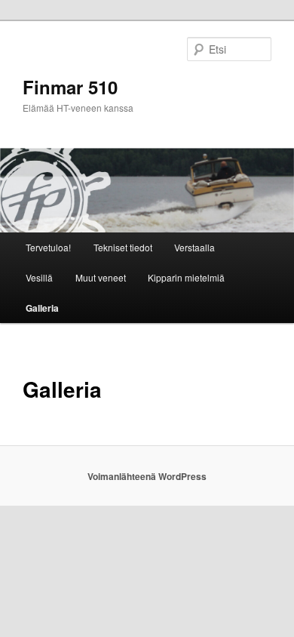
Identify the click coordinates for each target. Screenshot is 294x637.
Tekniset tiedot (122, 247)
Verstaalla (194, 247)
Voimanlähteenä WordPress (147, 476)
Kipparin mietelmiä (186, 277)
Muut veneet (100, 277)
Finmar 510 (70, 87)
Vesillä (39, 277)
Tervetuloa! (48, 247)
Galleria (42, 308)
